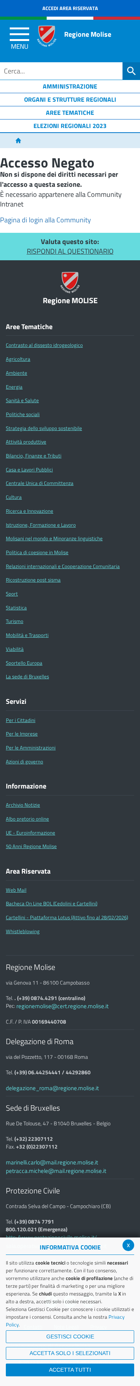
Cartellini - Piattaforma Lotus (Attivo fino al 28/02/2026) (67, 917)
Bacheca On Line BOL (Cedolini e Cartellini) (51, 903)
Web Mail (16, 890)
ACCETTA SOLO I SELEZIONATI (70, 1353)
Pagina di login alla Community (45, 220)
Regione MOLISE (70, 300)
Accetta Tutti (70, 1370)
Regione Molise (87, 34)
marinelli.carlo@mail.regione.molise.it (52, 1162)
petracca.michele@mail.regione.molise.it (56, 1171)
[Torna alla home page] (18, 141)
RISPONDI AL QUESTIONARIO (70, 251)
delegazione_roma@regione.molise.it (52, 1088)
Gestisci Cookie (70, 1336)
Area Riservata (28, 871)
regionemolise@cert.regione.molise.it (62, 1006)
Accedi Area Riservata (70, 8)
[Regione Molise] (46, 36)
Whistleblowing (23, 931)
